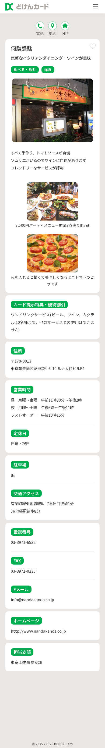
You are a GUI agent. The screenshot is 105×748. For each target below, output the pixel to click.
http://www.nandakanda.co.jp (38, 631)
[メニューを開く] (95, 6)
